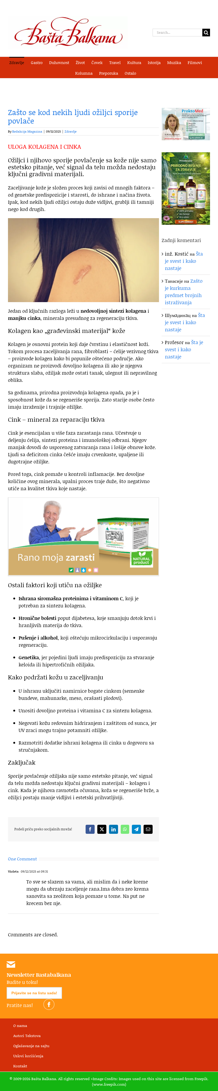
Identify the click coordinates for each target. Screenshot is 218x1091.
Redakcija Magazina (27, 131)
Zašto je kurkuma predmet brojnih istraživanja (184, 291)
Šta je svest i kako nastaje (184, 261)
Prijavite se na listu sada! (34, 993)
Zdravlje (71, 131)
